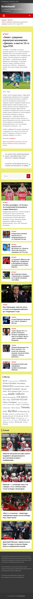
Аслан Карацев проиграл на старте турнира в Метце (20, 321)
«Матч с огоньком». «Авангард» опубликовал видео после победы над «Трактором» (16, 515)
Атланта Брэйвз (9, 383)
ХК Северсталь (20, 418)
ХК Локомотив (18, 416)
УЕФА (5, 411)
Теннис (5, 304)
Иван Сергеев (23, 141)
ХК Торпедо (22, 420)
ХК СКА (26, 416)
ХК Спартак (15, 420)
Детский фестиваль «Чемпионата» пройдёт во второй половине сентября (20, 277)
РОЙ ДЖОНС (22, 397)
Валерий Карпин (19, 386)
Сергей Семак (11, 404)
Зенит (5, 391)
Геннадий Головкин (11, 389)
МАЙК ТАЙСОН (16, 394)
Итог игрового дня (15, 391)
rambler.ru (12, 138)
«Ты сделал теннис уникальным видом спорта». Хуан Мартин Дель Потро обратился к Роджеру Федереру (17, 156)
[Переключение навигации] (3, 16)
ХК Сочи (9, 420)
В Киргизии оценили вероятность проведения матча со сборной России (19, 236)
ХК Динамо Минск (20, 414)
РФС (4, 400)
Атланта (22, 381)
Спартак (18, 404)
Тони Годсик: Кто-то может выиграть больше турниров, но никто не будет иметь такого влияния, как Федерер (19, 335)
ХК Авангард (22, 411)
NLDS (5, 381)
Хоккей (6, 430)
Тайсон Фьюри (15, 408)
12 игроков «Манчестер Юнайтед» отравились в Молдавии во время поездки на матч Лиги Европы (20, 263)
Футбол (5, 34)
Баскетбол (8, 386)
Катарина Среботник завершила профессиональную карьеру (19, 367)
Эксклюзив (18, 422)
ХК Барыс (11, 414)
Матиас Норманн (8, 143)
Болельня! (8, 6)
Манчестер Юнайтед (9, 397)
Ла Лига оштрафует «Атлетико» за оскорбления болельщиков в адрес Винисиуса (15, 207)
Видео (27, 386)
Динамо (24, 389)
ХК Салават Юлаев (9, 418)
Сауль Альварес (10, 402)
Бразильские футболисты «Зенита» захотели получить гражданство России (20, 249)
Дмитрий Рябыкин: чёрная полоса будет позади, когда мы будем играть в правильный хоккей (16, 544)
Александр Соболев (13, 381)
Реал (8, 400)
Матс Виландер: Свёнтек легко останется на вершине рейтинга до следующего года (15, 309)
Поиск (28, 176)
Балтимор (21, 383)
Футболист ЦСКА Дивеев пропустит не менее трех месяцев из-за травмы (16, 164)
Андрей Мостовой (12, 141)
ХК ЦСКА (11, 422)
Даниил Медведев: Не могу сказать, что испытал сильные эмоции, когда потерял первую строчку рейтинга (20, 352)
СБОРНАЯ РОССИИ (19, 400)
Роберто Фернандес (20, 143)
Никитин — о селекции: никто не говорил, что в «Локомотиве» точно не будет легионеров (15, 487)
